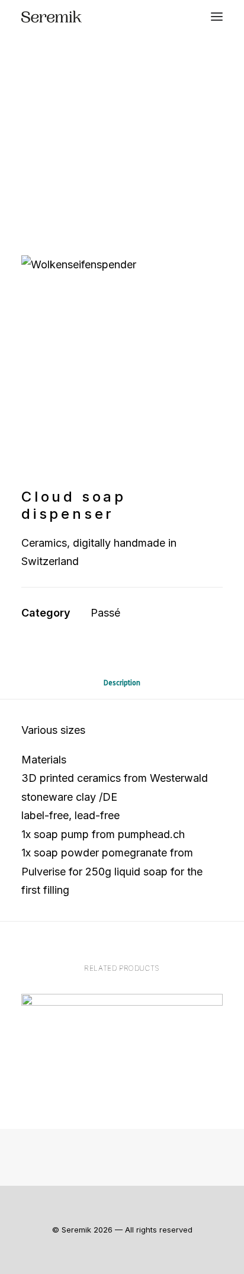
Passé (105, 612)
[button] (217, 16)
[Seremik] (51, 17)
